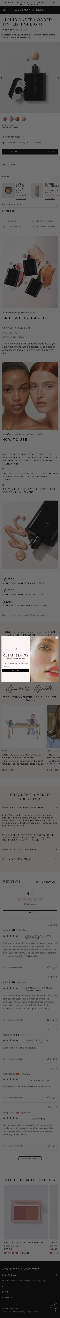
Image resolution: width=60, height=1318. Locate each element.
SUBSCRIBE (16, 670)
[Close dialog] (56, 637)
